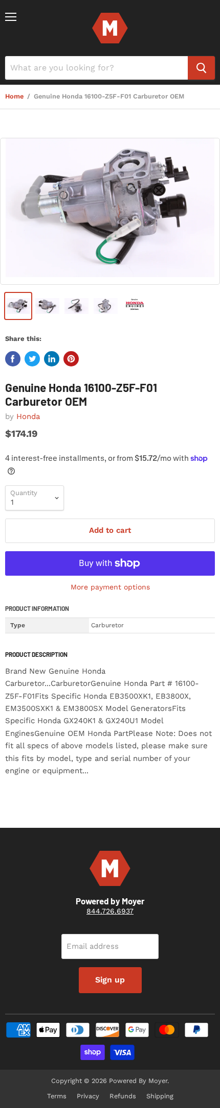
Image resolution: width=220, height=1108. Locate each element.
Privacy (88, 1096)
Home (14, 96)
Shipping (159, 1096)
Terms (57, 1096)
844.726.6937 (110, 911)
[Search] (201, 68)
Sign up (110, 979)
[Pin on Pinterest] (71, 358)
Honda (28, 416)
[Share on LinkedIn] (51, 358)
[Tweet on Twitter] (32, 358)
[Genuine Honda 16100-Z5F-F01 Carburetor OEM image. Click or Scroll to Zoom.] (110, 211)
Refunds (122, 1096)
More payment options (110, 587)
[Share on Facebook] (12, 358)
